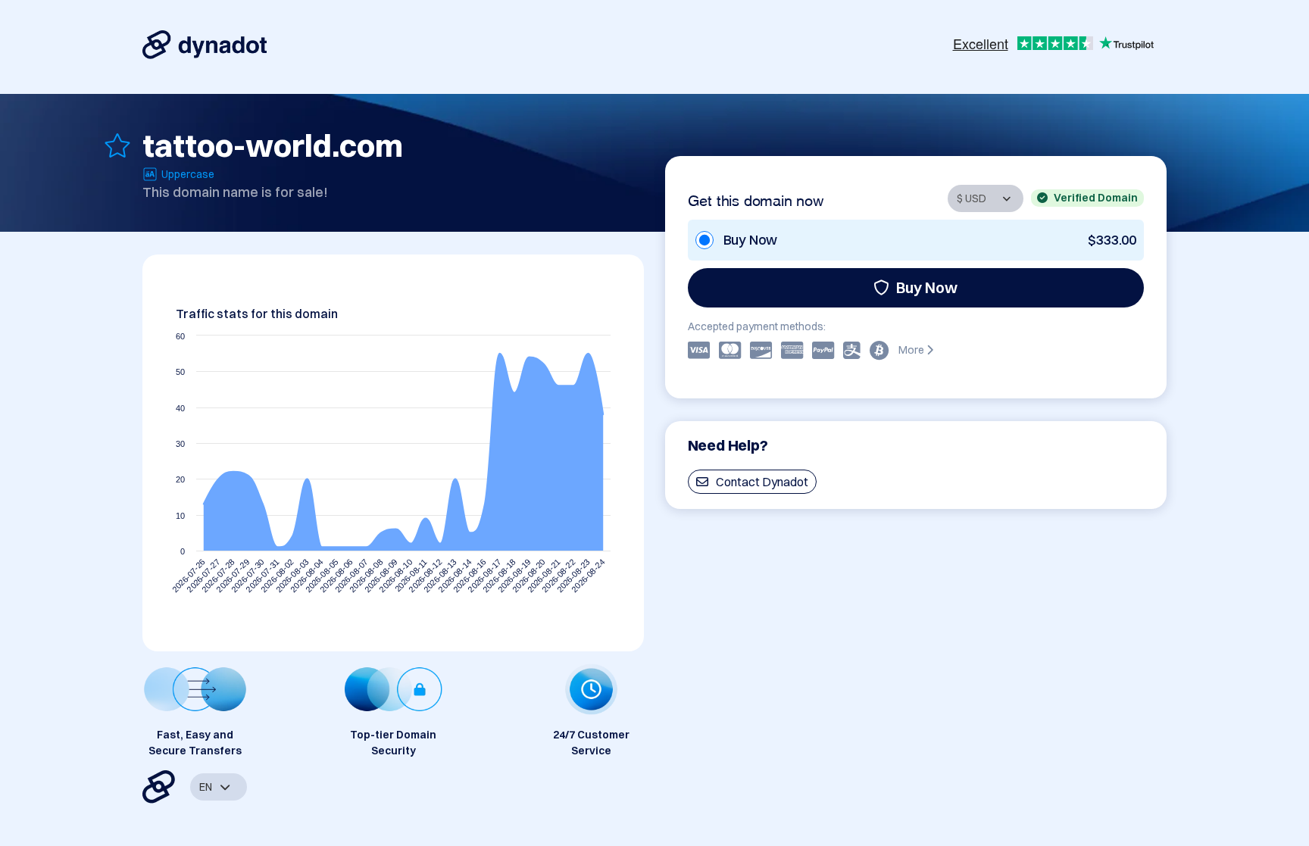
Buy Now (927, 287)
